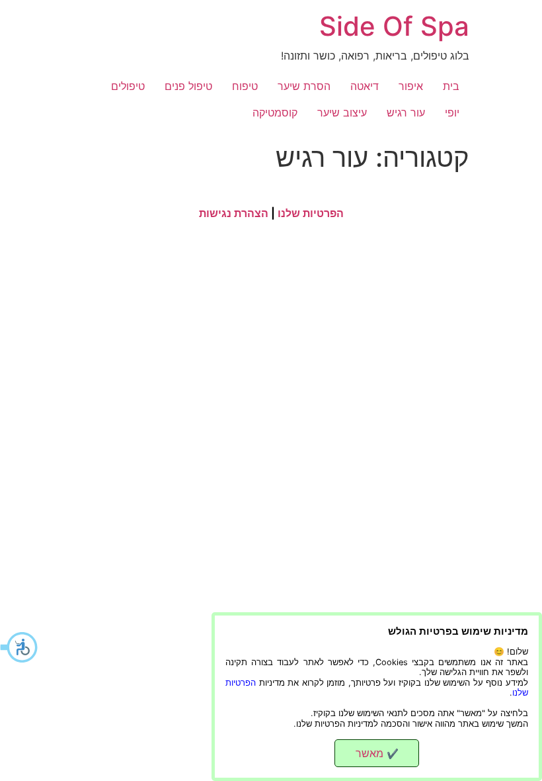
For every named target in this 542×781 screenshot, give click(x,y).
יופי (452, 112)
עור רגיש (406, 112)
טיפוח (245, 86)
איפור (411, 86)
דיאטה (364, 86)
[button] (20, 647)
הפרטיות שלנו (311, 213)
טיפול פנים (188, 86)
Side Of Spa (394, 26)
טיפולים (128, 86)
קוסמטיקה (274, 112)
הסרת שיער (304, 86)
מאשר (377, 753)
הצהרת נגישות (233, 213)
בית (451, 86)
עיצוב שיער (342, 112)
